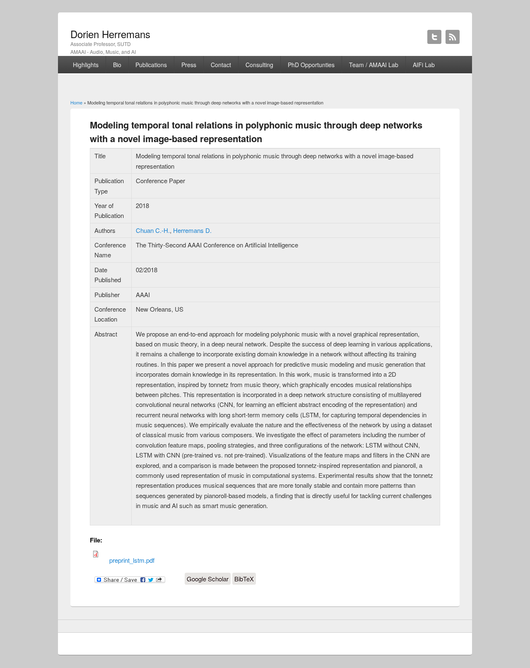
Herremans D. (192, 230)
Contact (221, 65)
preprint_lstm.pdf (131, 560)
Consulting (259, 65)
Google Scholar (208, 578)
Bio (117, 65)
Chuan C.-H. (153, 230)
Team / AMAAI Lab (373, 65)
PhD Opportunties (311, 65)
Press (188, 65)
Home (76, 102)
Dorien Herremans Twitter (434, 37)
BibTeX (244, 578)
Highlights (86, 65)
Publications (151, 65)
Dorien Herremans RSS (453, 37)
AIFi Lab (424, 65)
